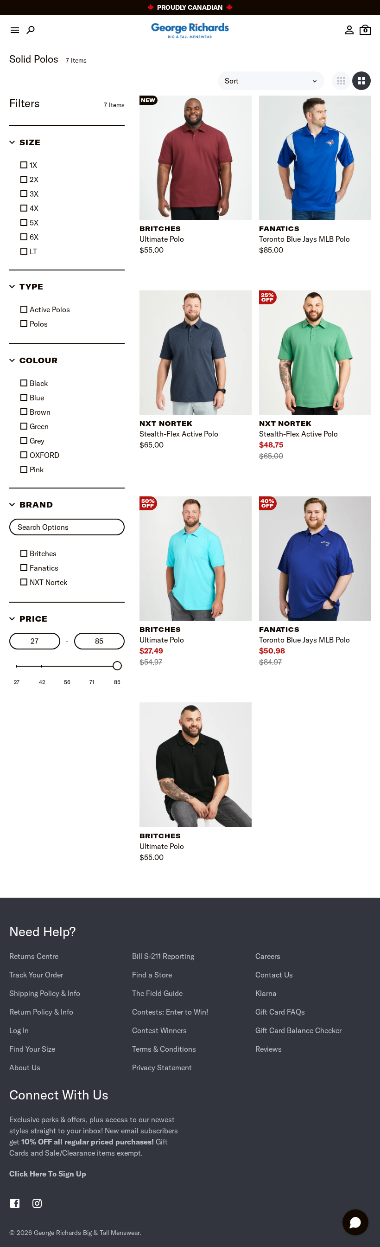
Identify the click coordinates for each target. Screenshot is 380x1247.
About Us (24, 1067)
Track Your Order (36, 974)
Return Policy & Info (41, 1011)
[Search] (30, 30)
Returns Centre (33, 956)
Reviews (268, 1049)
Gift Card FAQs (280, 1011)
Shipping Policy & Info (44, 993)
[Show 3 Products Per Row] (341, 80)
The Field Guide (157, 993)
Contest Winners (159, 1030)
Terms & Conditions (164, 1049)
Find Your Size (32, 1049)
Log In (19, 1030)
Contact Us (274, 974)
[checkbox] (69, 165)
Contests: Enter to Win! (170, 1011)
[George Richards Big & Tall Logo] (190, 30)
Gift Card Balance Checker (298, 1030)
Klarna (266, 993)
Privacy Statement (162, 1067)
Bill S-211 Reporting (163, 956)
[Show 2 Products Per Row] (361, 80)
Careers (267, 956)
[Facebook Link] (14, 1205)
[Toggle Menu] (14, 30)
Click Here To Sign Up (47, 1173)
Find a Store (152, 974)
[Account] (349, 30)
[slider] (117, 665)
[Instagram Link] (37, 1205)
